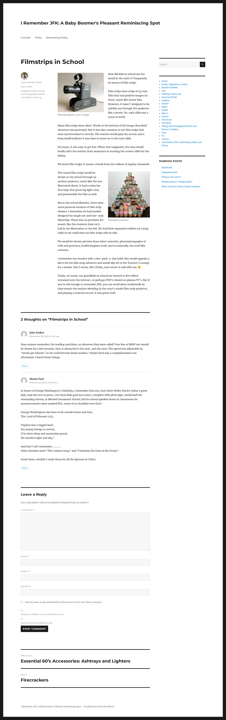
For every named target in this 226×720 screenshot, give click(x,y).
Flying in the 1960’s (171, 177)
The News (166, 123)
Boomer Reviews (170, 87)
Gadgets (25, 91)
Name (25, 556)
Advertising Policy (57, 37)
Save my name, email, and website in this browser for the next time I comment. (63, 602)
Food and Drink (169, 97)
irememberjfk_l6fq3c (31, 82)
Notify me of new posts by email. (37, 623)
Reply (25, 366)
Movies (165, 103)
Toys (164, 132)
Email (25, 571)
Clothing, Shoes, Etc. (172, 94)
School (33, 91)
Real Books (167, 167)
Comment (28, 510)
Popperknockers (170, 172)
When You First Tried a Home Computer (181, 186)
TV (163, 136)
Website (26, 586)
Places (165, 113)
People (165, 110)
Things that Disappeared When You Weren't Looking (33, 94)
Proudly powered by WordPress (99, 706)
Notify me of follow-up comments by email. (42, 614)
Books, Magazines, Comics (175, 84)
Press (38, 37)
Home (165, 81)
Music (165, 107)
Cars (164, 91)
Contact (26, 37)
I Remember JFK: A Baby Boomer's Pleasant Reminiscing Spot (90, 23)
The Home (167, 119)
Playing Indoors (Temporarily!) (177, 182)
